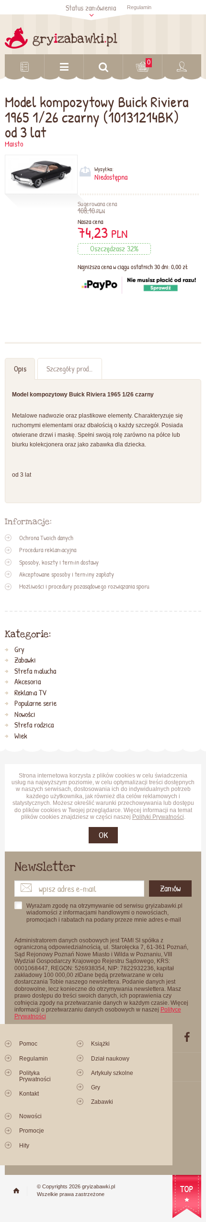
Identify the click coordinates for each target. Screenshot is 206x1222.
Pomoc (28, 1043)
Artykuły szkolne (112, 1073)
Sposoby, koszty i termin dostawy (59, 562)
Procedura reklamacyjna (47, 550)
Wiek (20, 736)
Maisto (14, 144)
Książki (100, 1043)
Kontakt (29, 1093)
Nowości (24, 714)
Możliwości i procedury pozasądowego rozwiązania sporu (84, 586)
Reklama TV (30, 693)
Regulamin (139, 7)
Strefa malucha (35, 671)
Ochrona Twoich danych (46, 538)
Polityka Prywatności (35, 1076)
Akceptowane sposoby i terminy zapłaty (66, 574)
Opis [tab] (20, 369)
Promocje (31, 1130)
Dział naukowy (110, 1058)
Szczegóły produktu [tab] (73, 369)
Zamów (170, 888)
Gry (19, 649)
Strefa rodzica (34, 725)
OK (103, 835)
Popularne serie (35, 703)
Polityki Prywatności (158, 817)
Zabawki (25, 660)
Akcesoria (27, 682)
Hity (24, 1145)
